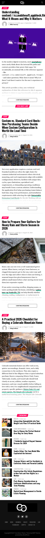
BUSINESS (18, 522)
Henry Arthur (14, 234)
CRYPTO (23, 525)
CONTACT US (31, 525)
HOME (6, 522)
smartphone (36, 62)
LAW (39, 522)
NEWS (11, 522)
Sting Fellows (14, 136)
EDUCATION (32, 522)
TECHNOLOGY (15, 525)
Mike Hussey (14, 24)
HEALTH (25, 522)
